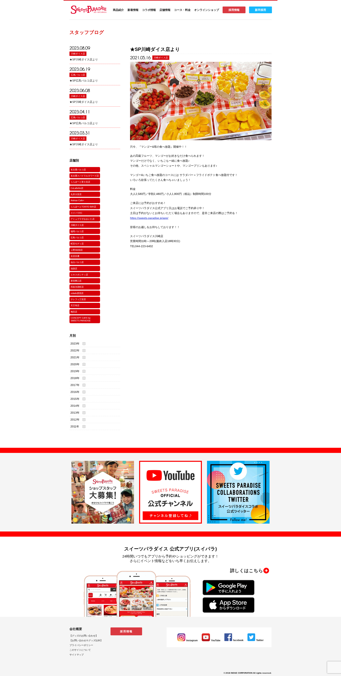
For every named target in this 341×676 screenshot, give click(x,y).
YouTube (215, 640)
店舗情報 (164, 9)
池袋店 (74, 268)
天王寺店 (75, 305)
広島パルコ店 (78, 74)
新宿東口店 (76, 281)
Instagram (192, 640)
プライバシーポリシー (81, 645)
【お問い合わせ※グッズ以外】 (86, 640)
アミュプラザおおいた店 (83, 219)
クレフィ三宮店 (78, 299)
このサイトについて (80, 650)
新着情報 (133, 9)
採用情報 (234, 9)
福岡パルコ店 (77, 231)
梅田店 (74, 312)
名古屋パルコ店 (78, 169)
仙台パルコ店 (77, 262)
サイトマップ (76, 654)
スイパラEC (76, 213)
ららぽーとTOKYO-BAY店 (83, 207)
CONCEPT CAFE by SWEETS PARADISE (81, 319)
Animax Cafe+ (77, 200)
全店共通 (75, 256)
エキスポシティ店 (79, 274)
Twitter (260, 640)
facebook (238, 640)
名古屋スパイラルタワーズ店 (85, 176)
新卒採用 (260, 9)
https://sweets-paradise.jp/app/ (149, 218)
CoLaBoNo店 (77, 188)
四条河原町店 (77, 287)
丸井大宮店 (76, 194)
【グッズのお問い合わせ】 (83, 635)
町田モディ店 (77, 243)
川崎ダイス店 (78, 53)
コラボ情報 (149, 9)
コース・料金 (182, 9)
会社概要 (75, 629)
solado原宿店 (77, 293)
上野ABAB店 (77, 250)
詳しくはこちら (246, 570)
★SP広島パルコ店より (83, 80)
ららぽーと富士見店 (80, 182)
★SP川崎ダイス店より (83, 59)
